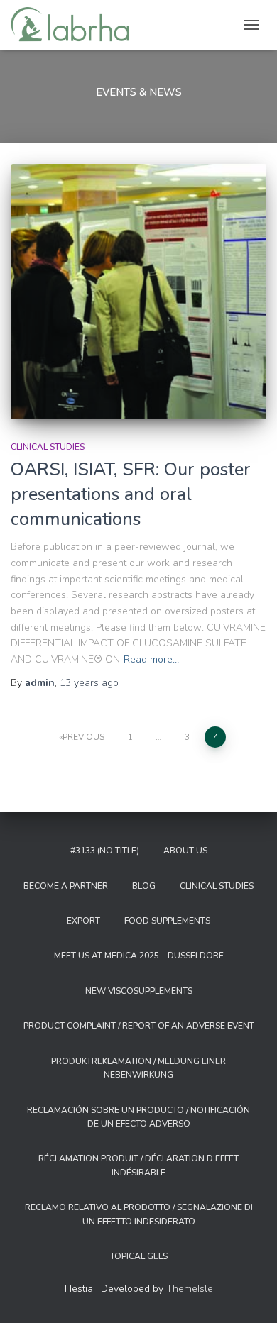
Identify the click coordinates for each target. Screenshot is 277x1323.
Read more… (151, 659)
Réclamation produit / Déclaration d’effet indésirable (138, 1165)
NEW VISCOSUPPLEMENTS (138, 991)
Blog (144, 886)
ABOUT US (185, 850)
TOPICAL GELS (139, 1256)
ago (89, 683)
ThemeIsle (189, 1288)
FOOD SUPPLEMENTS (167, 920)
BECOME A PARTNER (65, 886)
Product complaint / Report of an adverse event (138, 1025)
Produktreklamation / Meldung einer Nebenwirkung (138, 1068)
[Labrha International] (75, 25)
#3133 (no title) (104, 850)
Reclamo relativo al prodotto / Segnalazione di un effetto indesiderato (139, 1214)
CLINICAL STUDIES (48, 447)
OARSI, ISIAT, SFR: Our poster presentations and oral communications (131, 494)
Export (83, 920)
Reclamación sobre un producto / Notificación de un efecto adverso (138, 1117)
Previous (83, 737)
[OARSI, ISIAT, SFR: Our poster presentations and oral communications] (138, 291)
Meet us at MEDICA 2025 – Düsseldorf (138, 955)
